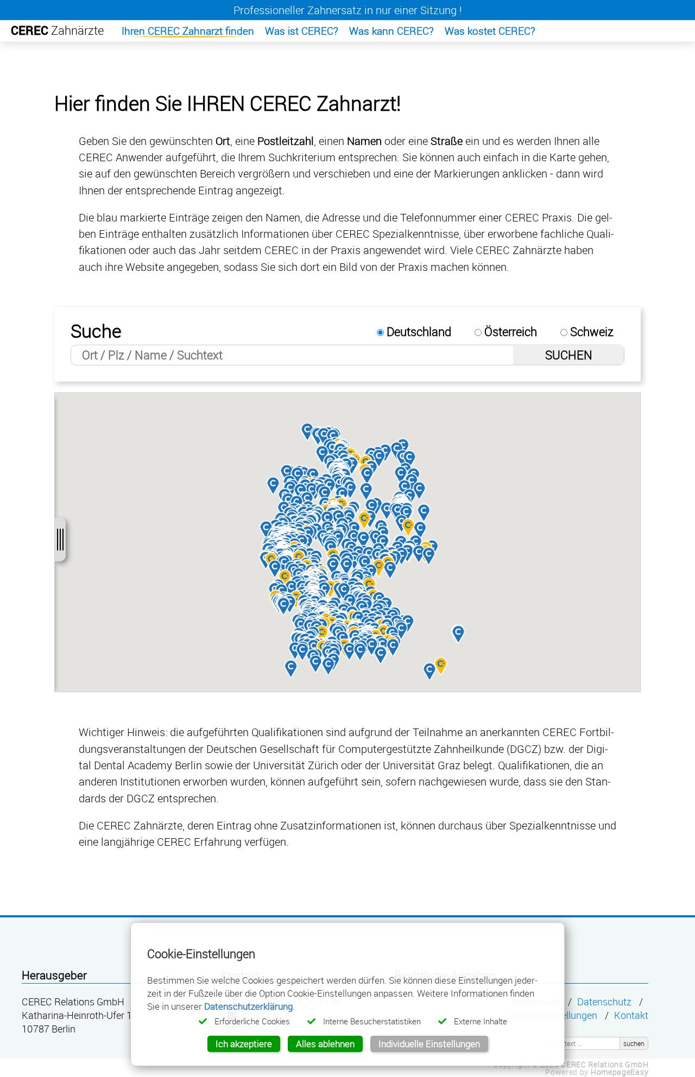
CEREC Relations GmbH (604, 1064)
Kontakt (631, 1015)
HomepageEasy (619, 1072)
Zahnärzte (57, 30)
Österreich (509, 331)
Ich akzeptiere (244, 1043)
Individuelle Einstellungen (429, 1043)
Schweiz (590, 331)
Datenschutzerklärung (248, 1006)
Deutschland (417, 331)
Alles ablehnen (325, 1043)
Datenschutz (604, 1002)
